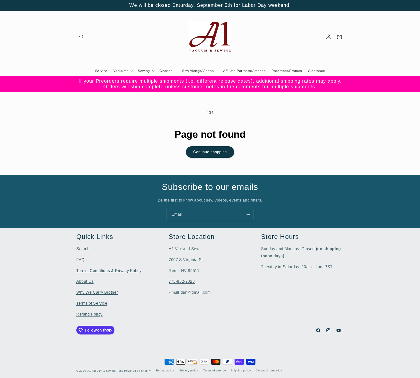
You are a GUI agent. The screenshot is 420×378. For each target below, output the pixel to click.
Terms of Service (91, 303)
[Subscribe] (248, 214)
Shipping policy (241, 370)
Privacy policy (188, 370)
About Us (85, 281)
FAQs (81, 260)
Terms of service (214, 370)
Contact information (269, 370)
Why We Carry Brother (97, 292)
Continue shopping (210, 152)
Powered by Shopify (137, 370)
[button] (81, 37)
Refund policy (165, 370)
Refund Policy (89, 314)
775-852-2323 (182, 281)
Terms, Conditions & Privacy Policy (108, 271)
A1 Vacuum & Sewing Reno (105, 370)
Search (83, 249)
